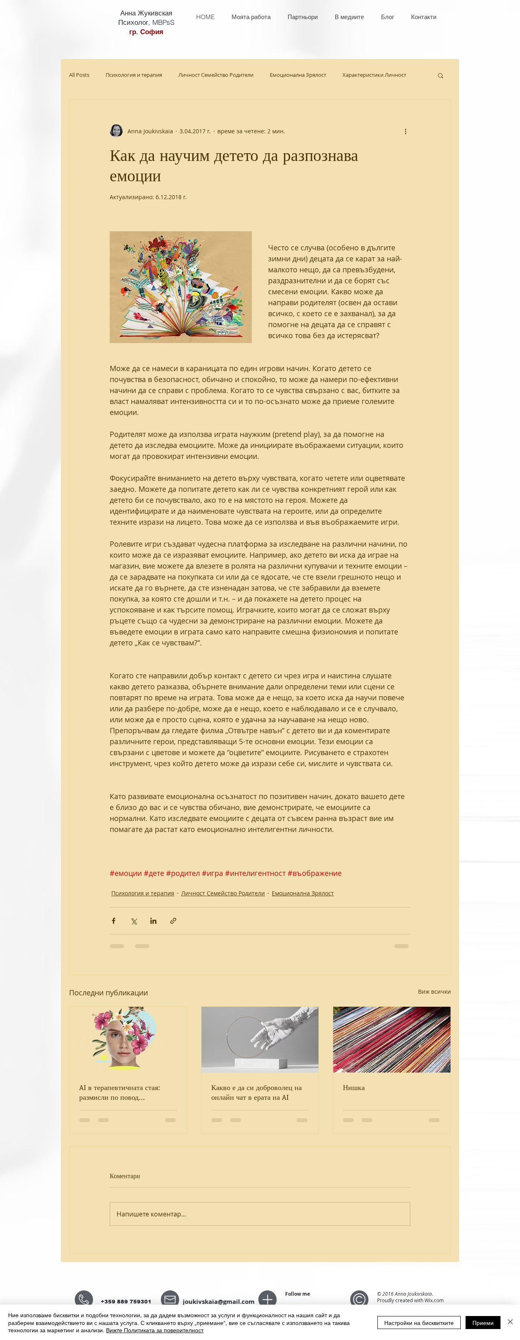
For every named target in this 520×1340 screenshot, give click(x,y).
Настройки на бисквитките (419, 1322)
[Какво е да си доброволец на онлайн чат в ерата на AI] (260, 1040)
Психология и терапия (134, 75)
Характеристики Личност (374, 75)
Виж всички (434, 991)
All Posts (79, 75)
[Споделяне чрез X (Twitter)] (133, 921)
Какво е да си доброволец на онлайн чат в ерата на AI (256, 1092)
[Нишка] (392, 1040)
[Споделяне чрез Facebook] (113, 921)
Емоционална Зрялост (298, 75)
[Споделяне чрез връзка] (173, 921)
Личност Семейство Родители (216, 75)
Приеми (483, 1322)
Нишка (354, 1087)
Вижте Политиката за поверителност (155, 1330)
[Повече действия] (405, 131)
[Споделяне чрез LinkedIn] (153, 921)
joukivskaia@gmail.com (219, 1301)
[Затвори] (510, 1322)
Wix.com (434, 1300)
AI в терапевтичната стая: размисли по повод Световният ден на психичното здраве (119, 1092)
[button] (440, 75)
